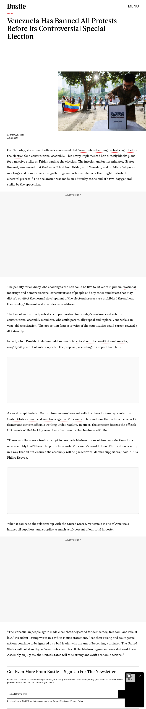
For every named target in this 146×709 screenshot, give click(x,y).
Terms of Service (60, 701)
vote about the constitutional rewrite (101, 341)
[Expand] (128, 675)
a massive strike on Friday (30, 161)
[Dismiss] (140, 675)
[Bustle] (16, 6)
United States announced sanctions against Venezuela (44, 419)
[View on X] (73, 380)
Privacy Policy (77, 701)
